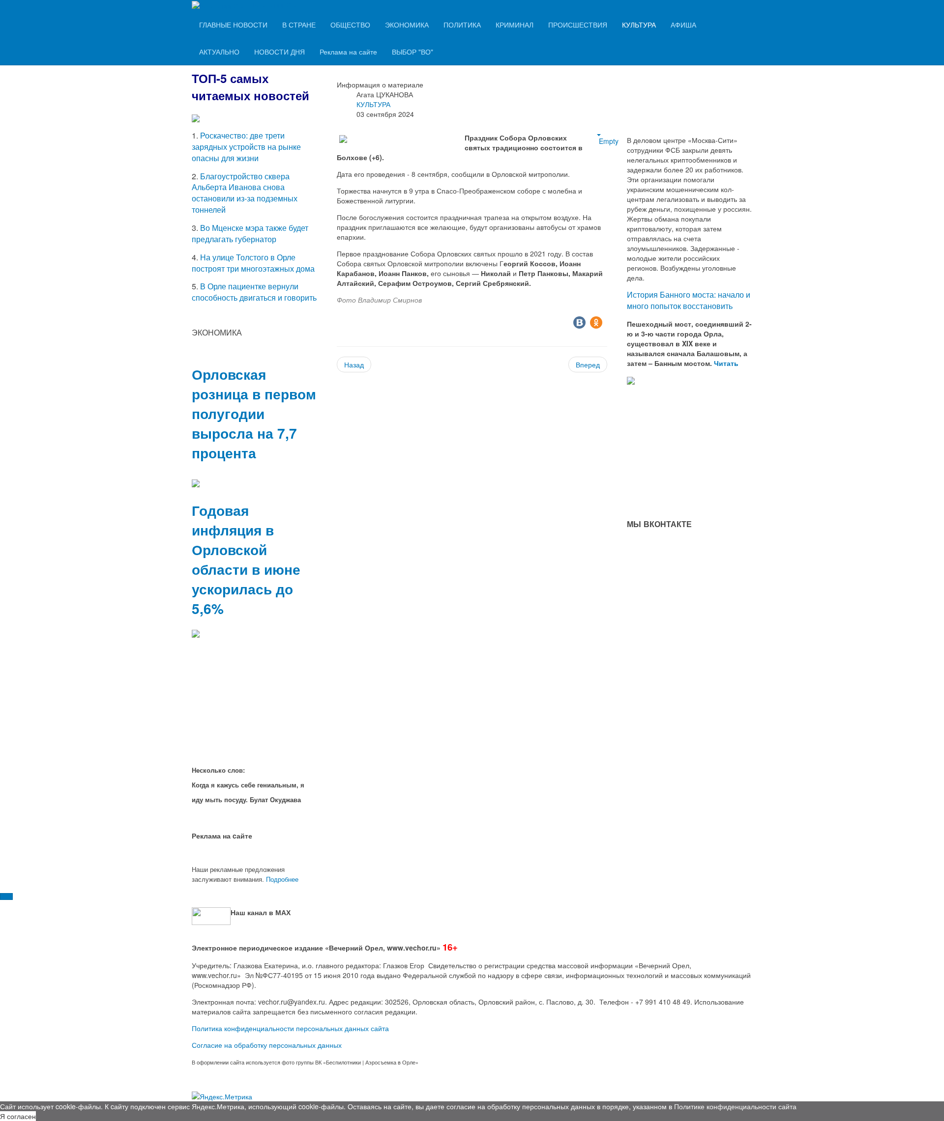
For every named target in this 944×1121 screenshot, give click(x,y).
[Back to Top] (6, 896)
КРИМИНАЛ (514, 24)
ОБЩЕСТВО (350, 24)
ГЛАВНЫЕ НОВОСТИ (233, 24)
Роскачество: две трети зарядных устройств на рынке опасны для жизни (246, 147)
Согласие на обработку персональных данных (267, 1045)
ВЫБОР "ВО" (412, 51)
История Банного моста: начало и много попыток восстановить (688, 300)
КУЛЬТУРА (639, 24)
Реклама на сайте (348, 51)
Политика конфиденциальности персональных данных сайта (290, 1028)
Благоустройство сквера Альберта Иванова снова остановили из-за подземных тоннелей (244, 193)
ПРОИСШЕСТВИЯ (577, 24)
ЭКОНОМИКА (407, 24)
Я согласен (18, 1116)
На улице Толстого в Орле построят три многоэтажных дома (253, 263)
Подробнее (282, 879)
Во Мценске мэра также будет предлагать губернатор (250, 233)
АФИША (683, 24)
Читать (727, 363)
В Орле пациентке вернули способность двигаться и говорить (254, 291)
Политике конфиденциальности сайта (735, 1106)
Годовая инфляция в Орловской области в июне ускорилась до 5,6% (246, 559)
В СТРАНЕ (299, 24)
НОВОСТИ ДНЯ (279, 51)
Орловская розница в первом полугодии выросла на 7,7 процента (254, 413)
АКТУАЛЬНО (219, 51)
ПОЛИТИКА (462, 24)
